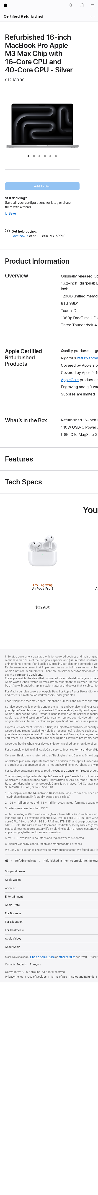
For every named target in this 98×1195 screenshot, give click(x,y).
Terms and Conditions (28, 674)
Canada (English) (16, 964)
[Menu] (92, 5)
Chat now (20, 236)
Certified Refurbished (23, 16)
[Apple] (6, 860)
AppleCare (70, 380)
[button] (70, 5)
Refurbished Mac (25, 860)
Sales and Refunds (82, 976)
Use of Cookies (36, 976)
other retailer (67, 957)
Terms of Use (58, 976)
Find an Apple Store (42, 957)
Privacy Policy (14, 976)
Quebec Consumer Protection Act (76, 770)
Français (35, 964)
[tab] (28, 156)
